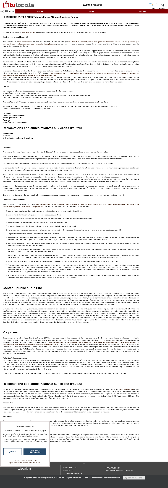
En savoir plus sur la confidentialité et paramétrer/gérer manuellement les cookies (25, 462)
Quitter (12, 452)
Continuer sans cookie (35, 452)
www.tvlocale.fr (74, 42)
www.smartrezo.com (58, 73)
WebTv (91, 11)
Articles (40, 11)
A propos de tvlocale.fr (72, 473)
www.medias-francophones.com (45, 44)
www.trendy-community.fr (130, 42)
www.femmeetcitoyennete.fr (24, 44)
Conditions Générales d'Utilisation (119, 471)
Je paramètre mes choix (133, 478)
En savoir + (68, 471)
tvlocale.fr (24, 468)
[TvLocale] (18, 4)
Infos (112, 468)
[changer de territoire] (151, 5)
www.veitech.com (8, 44)
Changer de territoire (159, 8)
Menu (11, 11)
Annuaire (142, 11)
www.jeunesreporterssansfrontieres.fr (107, 42)
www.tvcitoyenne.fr (86, 42)
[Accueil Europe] (2, 11)
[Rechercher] (157, 5)
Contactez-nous (70, 468)
